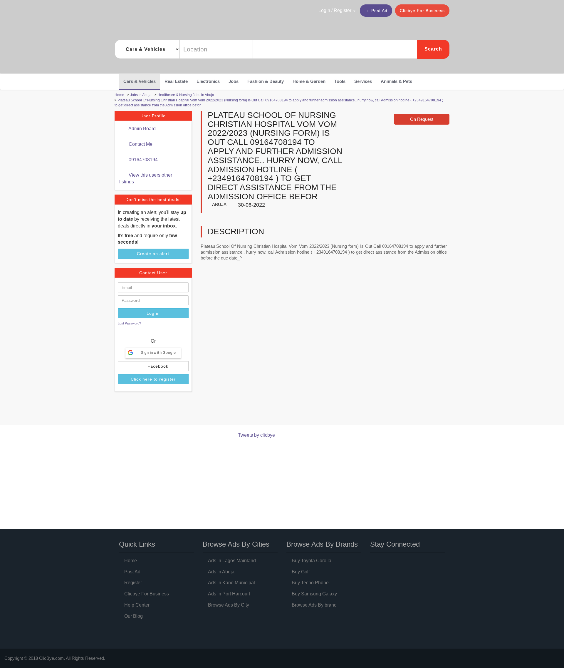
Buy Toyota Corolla (311, 560)
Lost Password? (129, 323)
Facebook (157, 366)
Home (130, 560)
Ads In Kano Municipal (231, 582)
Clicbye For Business (422, 10)
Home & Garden (309, 81)
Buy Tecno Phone (310, 582)
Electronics (208, 81)
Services (363, 81)
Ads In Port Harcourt (229, 593)
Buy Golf (301, 571)
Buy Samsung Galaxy (314, 593)
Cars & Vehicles (139, 81)
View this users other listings (145, 178)
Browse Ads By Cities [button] (236, 544)
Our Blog (133, 616)
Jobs (234, 81)
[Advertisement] (221, 409)
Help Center (137, 604)
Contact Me (139, 144)
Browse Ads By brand (314, 604)
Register (133, 582)
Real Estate (176, 81)
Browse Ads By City (228, 604)
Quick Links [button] (137, 544)
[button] (324, 10)
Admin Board (141, 128)
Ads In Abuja (221, 571)
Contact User (153, 272)
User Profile (153, 115)
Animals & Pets (396, 81)
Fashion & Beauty (265, 81)
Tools (339, 81)
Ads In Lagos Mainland (232, 560)
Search (433, 48)
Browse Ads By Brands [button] (322, 544)
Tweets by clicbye (256, 435)
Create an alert (153, 253)
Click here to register (153, 379)
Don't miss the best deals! (153, 199)
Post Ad (379, 10)
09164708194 (142, 159)
